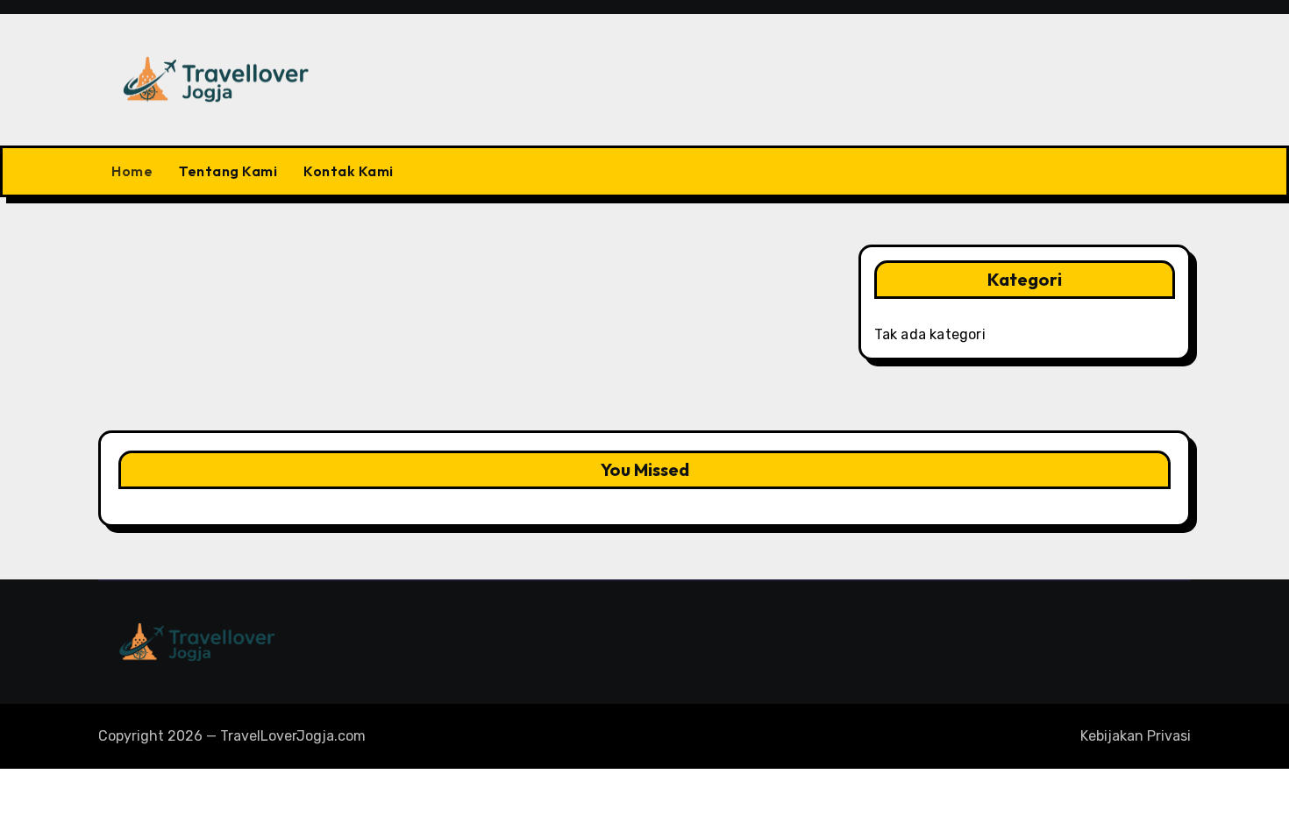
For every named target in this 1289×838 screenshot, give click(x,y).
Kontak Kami (348, 171)
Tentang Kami (228, 171)
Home (132, 171)
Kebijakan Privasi (1135, 736)
